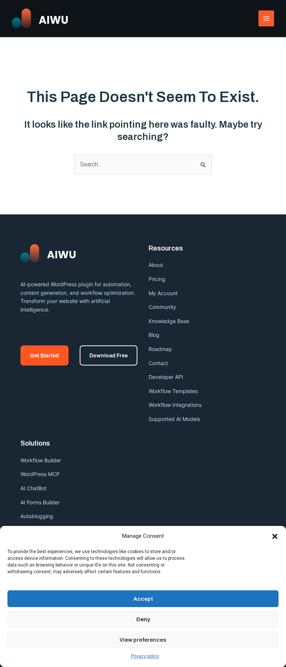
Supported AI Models (174, 419)
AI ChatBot (33, 488)
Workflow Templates (173, 391)
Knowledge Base (169, 321)
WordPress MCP (40, 474)
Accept (143, 599)
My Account (163, 293)
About (156, 265)
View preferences (143, 640)
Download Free (108, 355)
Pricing (157, 279)
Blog (154, 335)
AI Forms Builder (40, 502)
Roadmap (160, 349)
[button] (275, 536)
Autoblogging (36, 516)
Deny (143, 619)
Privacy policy (145, 656)
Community (162, 307)
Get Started (44, 355)
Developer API (166, 377)
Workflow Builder (40, 460)
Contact (158, 363)
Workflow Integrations (175, 405)
